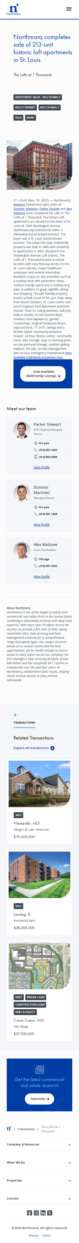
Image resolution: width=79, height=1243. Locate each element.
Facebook (29, 1212)
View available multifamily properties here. (42, 355)
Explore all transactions (31, 748)
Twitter (49, 1212)
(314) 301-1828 (48, 514)
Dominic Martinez (25, 209)
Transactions (26, 1129)
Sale (18, 117)
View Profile (42, 467)
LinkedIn (43, 1212)
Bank (30, 117)
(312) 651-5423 (48, 450)
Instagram (36, 1212)
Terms (46, 1235)
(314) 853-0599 (48, 457)
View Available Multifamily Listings (41, 374)
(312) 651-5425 (48, 566)
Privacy (33, 1235)
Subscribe (38, 1099)
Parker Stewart (49, 209)
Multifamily (49, 107)
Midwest (19, 204)
